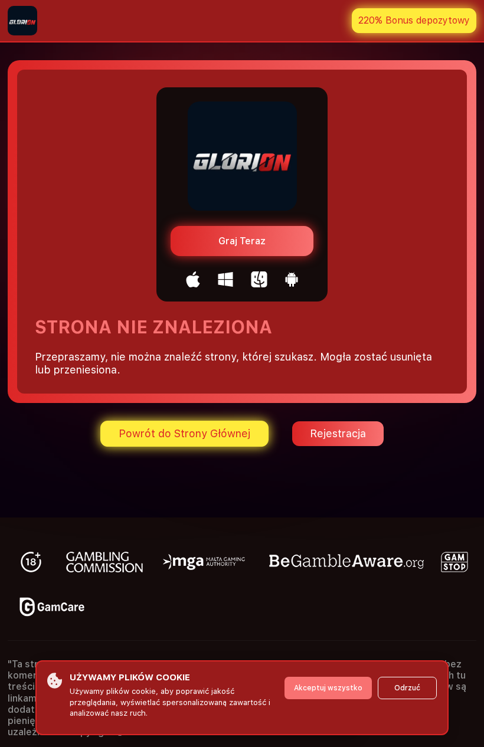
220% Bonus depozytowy (414, 20)
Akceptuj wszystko (328, 688)
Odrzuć (407, 688)
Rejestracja (338, 433)
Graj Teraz (242, 241)
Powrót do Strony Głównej (184, 433)
